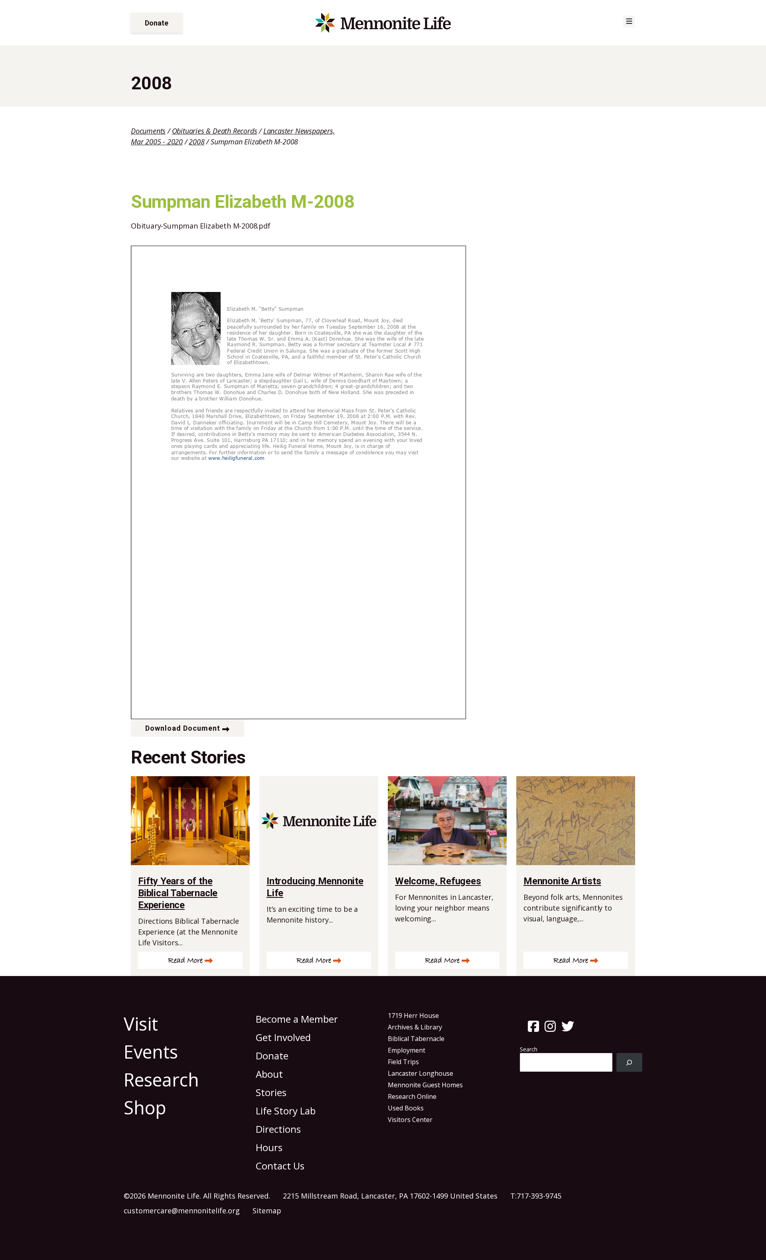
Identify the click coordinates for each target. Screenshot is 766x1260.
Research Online (412, 1096)
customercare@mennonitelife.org (182, 1210)
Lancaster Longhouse (420, 1073)
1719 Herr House (413, 1015)
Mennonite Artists (562, 881)
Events (151, 1051)
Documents (148, 131)
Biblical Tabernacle (416, 1038)
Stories (271, 1092)
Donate (156, 23)
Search (528, 1049)
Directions (278, 1129)
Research (161, 1079)
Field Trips (403, 1061)
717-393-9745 (539, 1196)
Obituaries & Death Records (214, 131)
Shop (145, 1107)
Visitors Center (410, 1119)
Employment (406, 1050)
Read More (185, 961)
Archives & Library (415, 1027)
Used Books (406, 1108)
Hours (269, 1147)
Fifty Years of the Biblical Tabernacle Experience (177, 893)
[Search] (629, 1062)
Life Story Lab (286, 1110)
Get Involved (283, 1037)
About (269, 1074)
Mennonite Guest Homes (425, 1085)
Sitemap (267, 1210)
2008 (196, 141)
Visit (141, 1024)
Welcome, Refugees (438, 881)
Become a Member (297, 1018)
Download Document (182, 728)
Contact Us (280, 1165)
